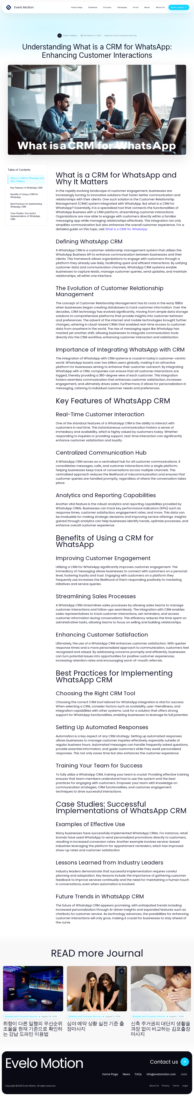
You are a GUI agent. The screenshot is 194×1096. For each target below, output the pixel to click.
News (126, 1074)
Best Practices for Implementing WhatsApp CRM (26, 205)
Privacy (165, 1085)
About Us (154, 1085)
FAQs (138, 1074)
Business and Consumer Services (121, 35)
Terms (175, 1085)
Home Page (110, 1074)
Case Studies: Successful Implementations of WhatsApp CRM (25, 216)
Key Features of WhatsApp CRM (26, 187)
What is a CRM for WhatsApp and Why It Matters (27, 179)
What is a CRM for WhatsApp (126, 229)
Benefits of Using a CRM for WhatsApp (24, 195)
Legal (185, 1085)
